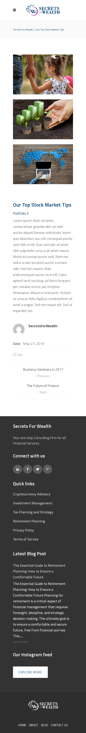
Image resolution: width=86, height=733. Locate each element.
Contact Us (59, 725)
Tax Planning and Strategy (33, 512)
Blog (44, 725)
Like (19, 354)
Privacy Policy (23, 530)
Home (22, 725)
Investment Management (32, 503)
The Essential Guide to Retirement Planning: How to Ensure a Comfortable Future (39, 571)
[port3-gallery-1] (43, 164)
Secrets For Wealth (23, 29)
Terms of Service (25, 539)
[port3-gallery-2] (43, 74)
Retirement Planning (29, 521)
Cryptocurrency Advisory (31, 494)
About (33, 725)
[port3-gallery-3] (43, 119)
